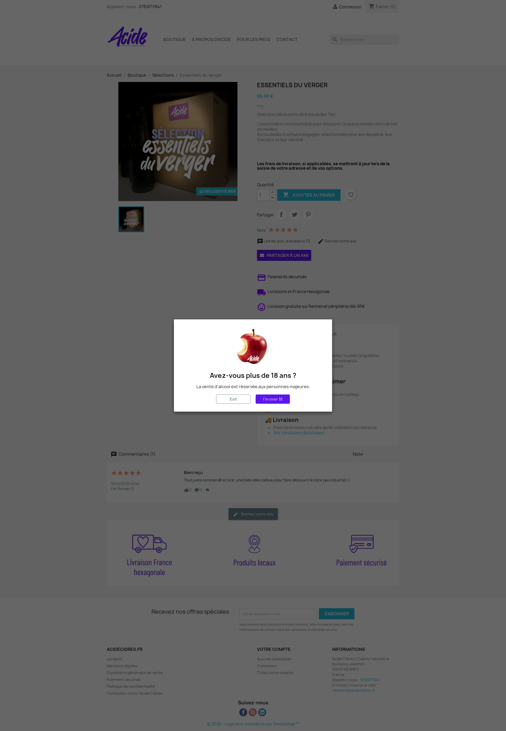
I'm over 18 (273, 399)
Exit (233, 399)
